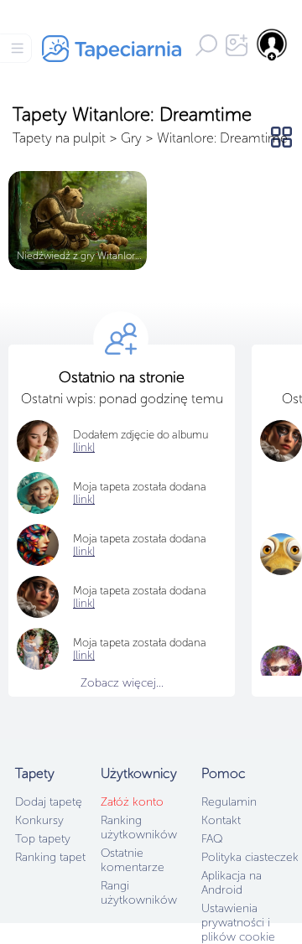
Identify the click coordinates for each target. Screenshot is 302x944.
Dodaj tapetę (48, 802)
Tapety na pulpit (59, 138)
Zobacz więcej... (122, 683)
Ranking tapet (50, 857)
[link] (84, 499)
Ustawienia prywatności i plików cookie (238, 922)
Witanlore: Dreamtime (222, 138)
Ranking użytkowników (139, 827)
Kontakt (221, 820)
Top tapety (42, 839)
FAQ (211, 839)
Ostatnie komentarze (132, 860)
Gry (131, 138)
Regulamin (229, 802)
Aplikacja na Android (231, 883)
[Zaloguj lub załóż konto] (272, 44)
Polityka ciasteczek (250, 857)
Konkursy (39, 820)
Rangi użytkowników (139, 893)
